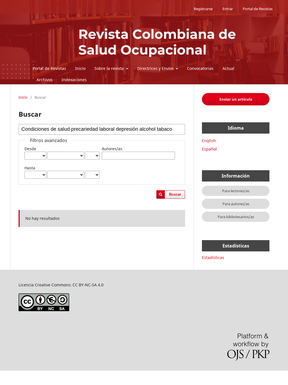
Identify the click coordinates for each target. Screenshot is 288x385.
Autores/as (112, 148)
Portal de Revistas (49, 68)
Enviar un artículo (235, 99)
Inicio (80, 68)
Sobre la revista (109, 68)
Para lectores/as (235, 190)
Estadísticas (213, 257)
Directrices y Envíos (156, 68)
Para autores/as (235, 203)
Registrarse (203, 8)
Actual (228, 68)
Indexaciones (74, 79)
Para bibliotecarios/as (236, 216)
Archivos (45, 79)
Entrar (227, 8)
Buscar (175, 194)
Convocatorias (200, 68)
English (209, 140)
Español (209, 149)
